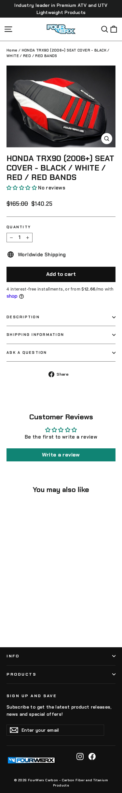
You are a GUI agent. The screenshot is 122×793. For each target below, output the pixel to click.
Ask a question (27, 352)
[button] (22, 188)
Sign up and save (32, 695)
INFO (13, 656)
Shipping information (35, 334)
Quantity (19, 227)
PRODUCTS (21, 674)
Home (12, 50)
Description (23, 317)
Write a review (61, 454)
